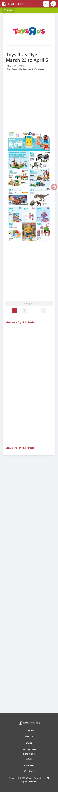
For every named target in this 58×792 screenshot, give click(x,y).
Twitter (29, 758)
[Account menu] (53, 4)
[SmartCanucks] (22, 3)
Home (29, 736)
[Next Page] (54, 187)
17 (43, 310)
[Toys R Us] (29, 31)
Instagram (29, 749)
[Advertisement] (29, 101)
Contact (29, 771)
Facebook (29, 754)
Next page (29, 303)
